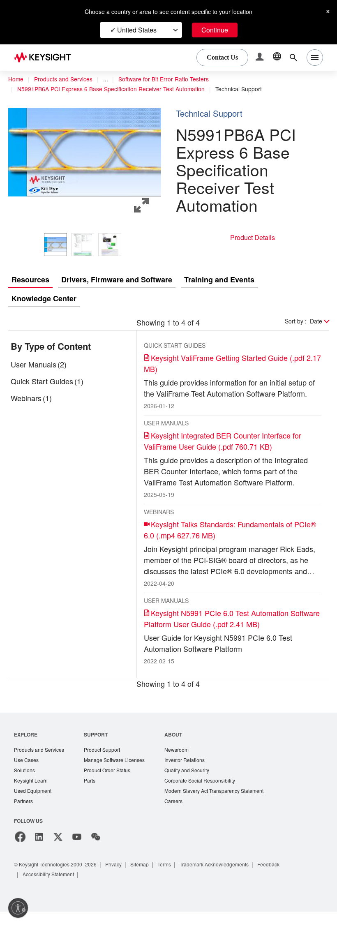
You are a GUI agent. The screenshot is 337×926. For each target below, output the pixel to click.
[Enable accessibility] (18, 908)
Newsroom (185, 762)
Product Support (107, 762)
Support (100, 746)
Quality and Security (196, 783)
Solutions (25, 783)
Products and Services (65, 79)
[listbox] (84, 244)
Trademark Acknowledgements (229, 878)
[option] (55, 244)
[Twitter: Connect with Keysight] (58, 851)
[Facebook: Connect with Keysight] (20, 851)
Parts (94, 794)
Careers (181, 815)
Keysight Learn (31, 794)
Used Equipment (33, 804)
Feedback (288, 878)
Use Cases (27, 772)
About (181, 746)
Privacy (121, 878)
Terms (175, 878)
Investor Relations (193, 772)
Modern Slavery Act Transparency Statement (225, 804)
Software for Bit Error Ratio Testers (171, 79)
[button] (260, 57)
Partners (24, 815)
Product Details (252, 237)
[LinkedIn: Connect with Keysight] (39, 851)
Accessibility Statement (51, 888)
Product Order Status (113, 783)
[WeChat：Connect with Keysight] (96, 851)
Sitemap (149, 878)
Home (16, 79)
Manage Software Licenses (120, 772)
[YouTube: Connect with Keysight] (77, 851)
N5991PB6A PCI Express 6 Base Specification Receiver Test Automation (115, 89)
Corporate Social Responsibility (210, 794)
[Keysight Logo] (45, 57)
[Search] (293, 57)
